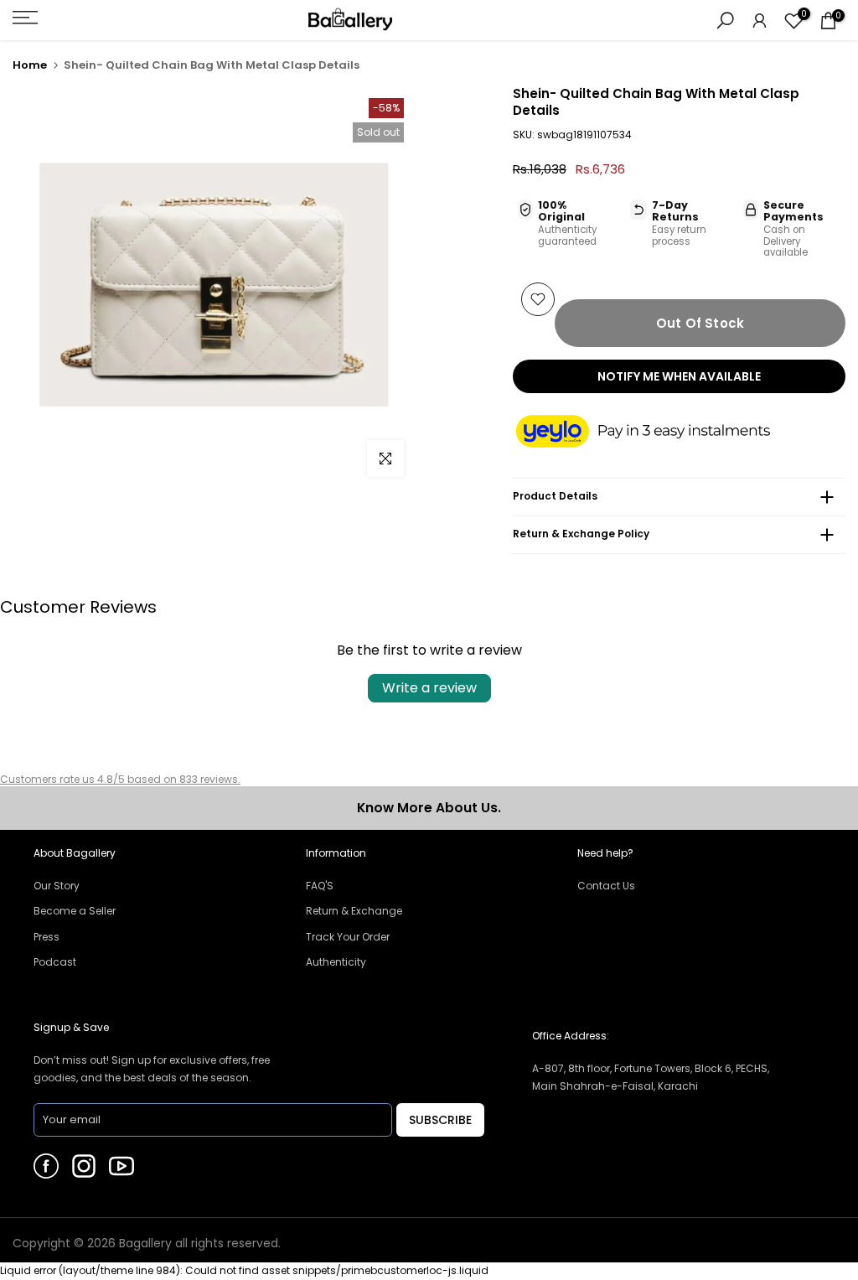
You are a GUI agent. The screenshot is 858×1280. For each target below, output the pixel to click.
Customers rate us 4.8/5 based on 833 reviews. (120, 779)
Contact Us (606, 885)
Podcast (55, 962)
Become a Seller (75, 911)
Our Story (57, 885)
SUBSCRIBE (440, 1120)
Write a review (429, 687)
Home (30, 65)
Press (46, 937)
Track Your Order (348, 937)
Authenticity (336, 962)
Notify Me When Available (679, 376)
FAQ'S (319, 885)
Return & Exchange (354, 911)
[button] (659, 432)
